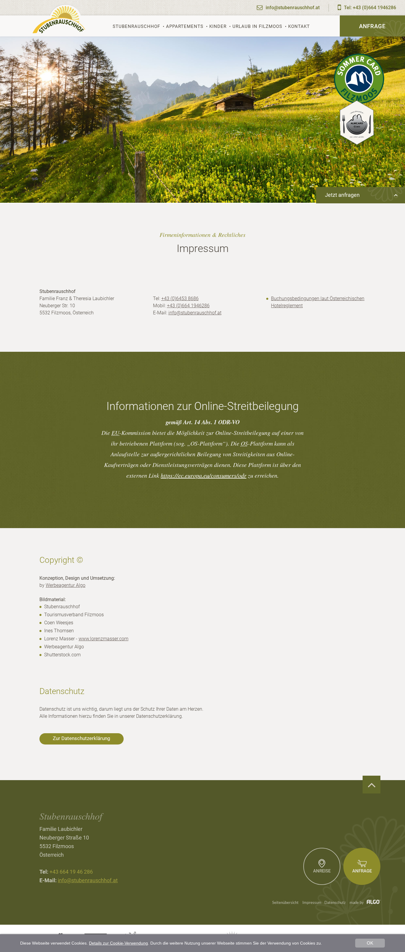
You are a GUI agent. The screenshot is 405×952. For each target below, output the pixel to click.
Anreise (322, 871)
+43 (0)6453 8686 (180, 298)
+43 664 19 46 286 (71, 872)
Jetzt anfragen (342, 195)
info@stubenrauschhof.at (194, 313)
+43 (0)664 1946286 (188, 305)
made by (357, 903)
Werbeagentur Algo (65, 585)
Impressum (311, 903)
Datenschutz (335, 903)
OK (370, 942)
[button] (81, 738)
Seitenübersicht (285, 903)
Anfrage (372, 26)
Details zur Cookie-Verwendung (118, 943)
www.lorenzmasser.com (103, 638)
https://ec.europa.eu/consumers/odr (203, 475)
